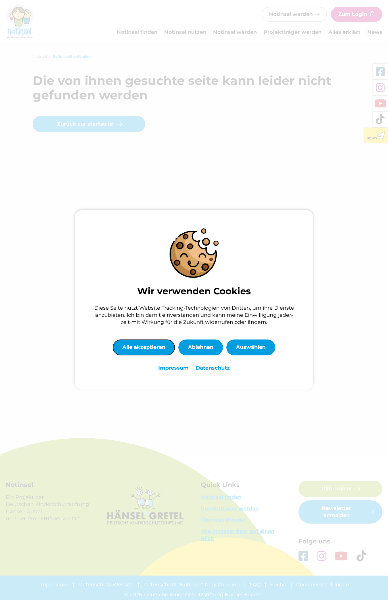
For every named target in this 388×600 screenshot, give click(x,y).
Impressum (174, 368)
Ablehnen (200, 347)
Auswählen (251, 347)
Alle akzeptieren (143, 347)
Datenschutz (213, 368)
